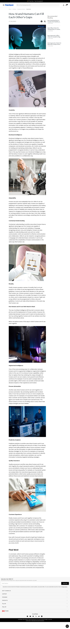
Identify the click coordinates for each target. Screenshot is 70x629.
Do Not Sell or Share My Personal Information (35, 620)
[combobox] (38, 5)
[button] (35, 590)
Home (10, 9)
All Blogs (14, 9)
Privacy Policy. (64, 586)
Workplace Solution (21, 9)
